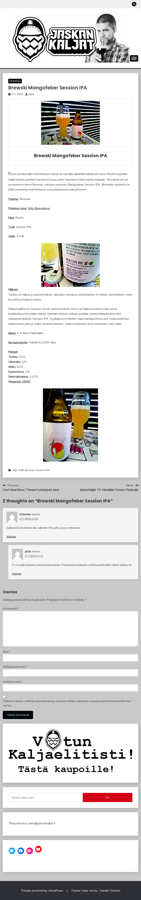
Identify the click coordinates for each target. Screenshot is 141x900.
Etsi (108, 797)
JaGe (31, 94)
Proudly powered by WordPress (42, 890)
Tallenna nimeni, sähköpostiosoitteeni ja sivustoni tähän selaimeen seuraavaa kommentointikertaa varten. (67, 703)
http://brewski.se (39, 208)
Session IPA (43, 470)
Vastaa (11, 536)
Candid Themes (110, 890)
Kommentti (11, 608)
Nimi (6, 651)
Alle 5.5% (18, 470)
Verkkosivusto (12, 681)
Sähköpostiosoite (15, 666)
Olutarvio (15, 81)
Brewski (29, 470)
